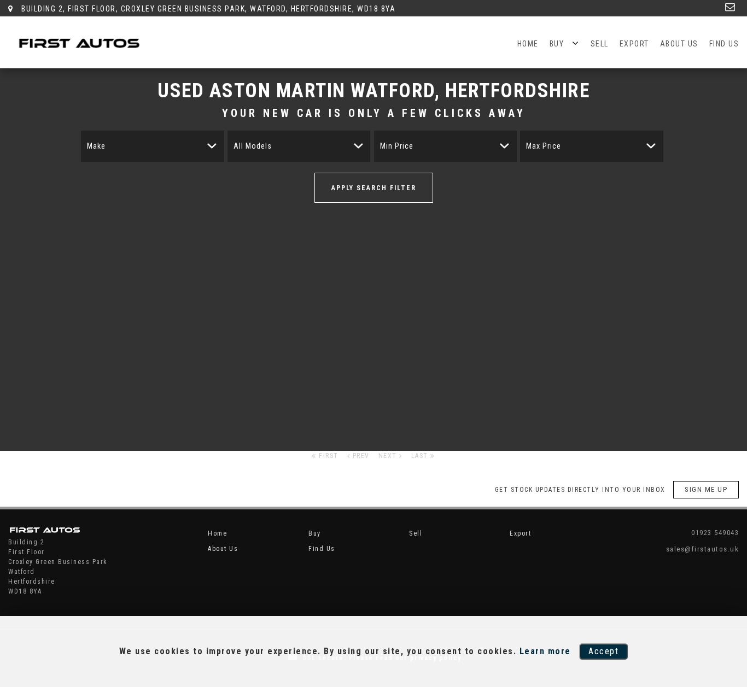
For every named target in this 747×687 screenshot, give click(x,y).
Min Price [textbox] (396, 146)
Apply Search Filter (373, 188)
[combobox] (152, 146)
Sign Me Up (706, 489)
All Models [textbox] (253, 146)
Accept (603, 651)
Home (528, 43)
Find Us (724, 43)
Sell (600, 43)
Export (634, 43)
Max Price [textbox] (543, 146)
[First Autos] (82, 45)
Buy (557, 43)
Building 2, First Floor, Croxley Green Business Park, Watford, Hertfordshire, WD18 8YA (207, 8)
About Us (679, 43)
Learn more (545, 651)
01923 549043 (715, 533)
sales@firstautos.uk (702, 549)
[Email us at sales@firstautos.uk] (730, 7)
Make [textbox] (96, 146)
